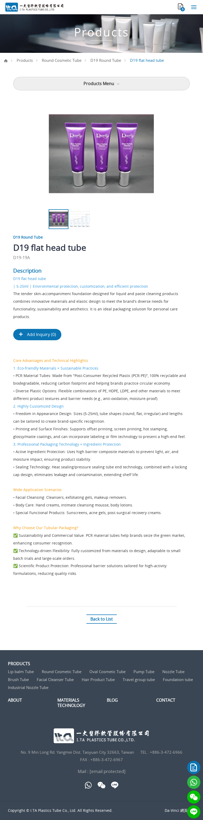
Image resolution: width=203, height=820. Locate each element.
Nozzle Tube (173, 671)
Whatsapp (193, 782)
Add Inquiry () (41, 334)
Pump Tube (143, 671)
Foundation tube (178, 679)
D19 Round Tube (105, 60)
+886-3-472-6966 (166, 752)
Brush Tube (18, 679)
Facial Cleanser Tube (55, 679)
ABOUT (15, 700)
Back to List (101, 619)
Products (25, 60)
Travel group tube (139, 679)
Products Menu (99, 83)
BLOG (112, 700)
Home (6, 61)
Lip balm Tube (21, 671)
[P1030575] (101, 154)
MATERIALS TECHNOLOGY (71, 703)
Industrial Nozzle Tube (28, 687)
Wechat (193, 797)
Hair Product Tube (98, 679)
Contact (193, 767)
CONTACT (165, 700)
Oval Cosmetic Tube (107, 671)
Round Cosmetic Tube (61, 60)
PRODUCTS (19, 663)
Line (193, 811)
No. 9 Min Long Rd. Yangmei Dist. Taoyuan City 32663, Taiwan (77, 752)
